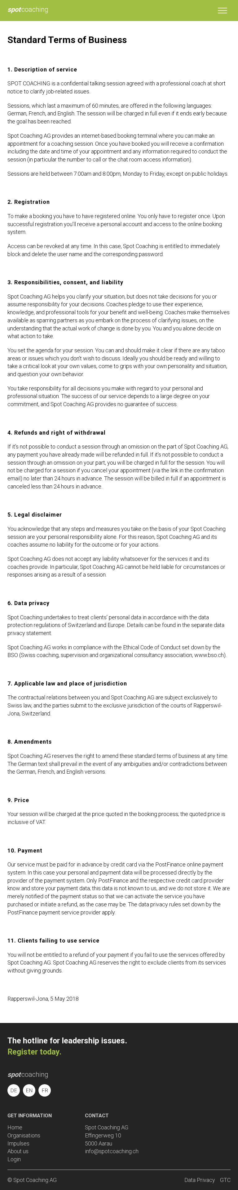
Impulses (18, 1143)
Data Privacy (199, 1180)
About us (18, 1151)
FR (45, 1090)
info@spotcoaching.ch (112, 1151)
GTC (225, 1180)
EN (29, 1090)
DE (13, 1090)
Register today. (34, 1051)
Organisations (23, 1135)
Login (14, 1159)
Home (14, 1127)
